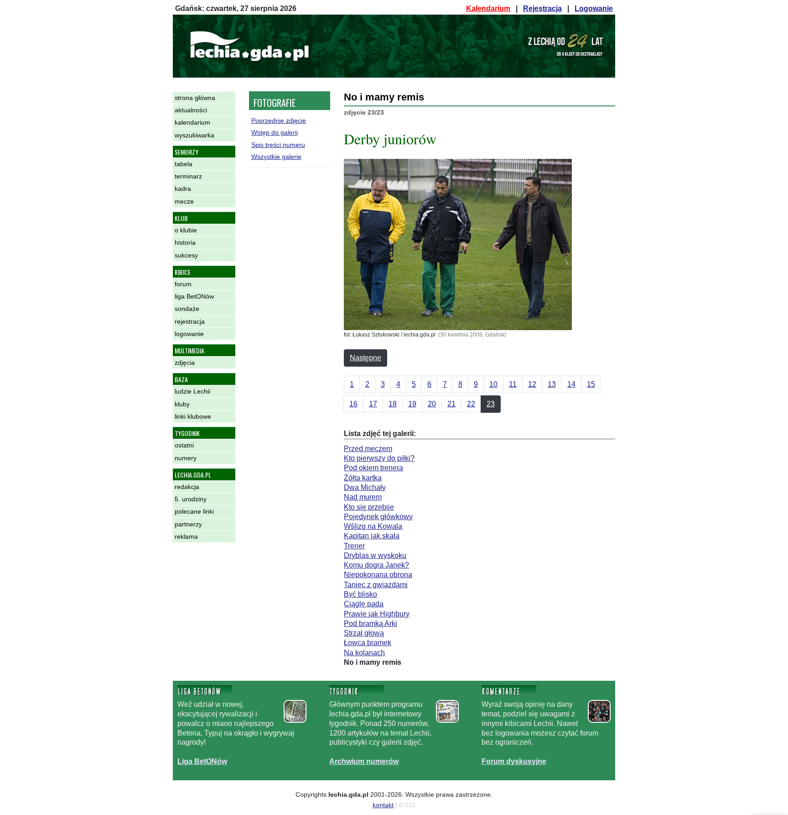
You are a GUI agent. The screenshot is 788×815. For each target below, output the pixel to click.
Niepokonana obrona (378, 574)
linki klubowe (193, 416)
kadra (183, 188)
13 (552, 384)
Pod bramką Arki (370, 623)
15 (591, 384)
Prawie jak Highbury (377, 614)
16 (353, 404)
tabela (183, 164)
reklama (186, 536)
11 (513, 384)
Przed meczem (368, 448)
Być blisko (360, 594)
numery (186, 458)
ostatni (184, 445)
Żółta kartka (363, 478)
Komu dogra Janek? (376, 565)
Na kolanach (364, 653)
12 (532, 384)
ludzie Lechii (192, 391)
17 (373, 404)
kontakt (383, 805)
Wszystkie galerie (276, 156)
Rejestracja (542, 8)
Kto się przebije (369, 507)
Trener (354, 546)
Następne (365, 358)
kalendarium (192, 122)
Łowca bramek (367, 643)
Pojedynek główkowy (378, 517)
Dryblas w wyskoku (375, 555)
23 (491, 404)
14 (571, 384)
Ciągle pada (364, 604)
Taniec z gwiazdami (376, 585)
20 (432, 404)
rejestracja (190, 321)
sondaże (187, 308)
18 (393, 404)
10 (493, 384)
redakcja (187, 486)
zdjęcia (185, 362)
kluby (182, 404)
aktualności (191, 110)
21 (451, 404)
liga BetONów (194, 296)
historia (185, 242)
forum (183, 284)
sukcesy (186, 255)
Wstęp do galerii (274, 132)
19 (412, 404)
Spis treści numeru (278, 144)
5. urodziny (191, 499)
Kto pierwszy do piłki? (379, 458)
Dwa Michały (365, 487)
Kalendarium (488, 8)
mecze (184, 201)
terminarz (188, 176)
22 (471, 404)
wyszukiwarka (194, 135)
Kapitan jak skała (371, 536)
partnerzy (188, 524)
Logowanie (594, 8)
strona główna (195, 97)
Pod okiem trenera (373, 468)
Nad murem (363, 497)
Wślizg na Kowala (373, 526)
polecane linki (194, 511)
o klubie (186, 230)
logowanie (189, 333)
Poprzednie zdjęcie (278, 120)
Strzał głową (364, 633)
